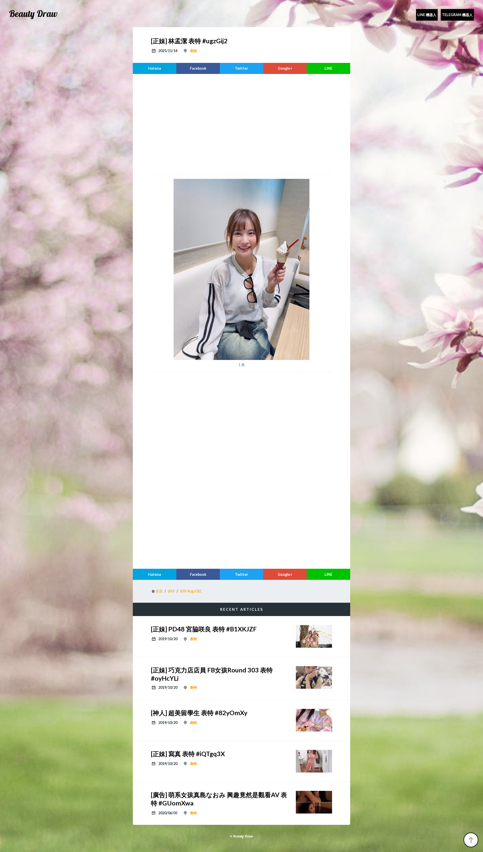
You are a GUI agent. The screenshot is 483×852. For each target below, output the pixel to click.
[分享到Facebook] (198, 68)
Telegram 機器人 (457, 15)
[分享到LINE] (328, 68)
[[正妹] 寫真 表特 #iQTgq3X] (314, 761)
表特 (193, 51)
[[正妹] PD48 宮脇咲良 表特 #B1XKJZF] (314, 636)
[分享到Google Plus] (285, 68)
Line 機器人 (426, 15)
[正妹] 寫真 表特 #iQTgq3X (188, 753)
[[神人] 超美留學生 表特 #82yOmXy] (314, 720)
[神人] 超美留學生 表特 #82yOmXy (199, 712)
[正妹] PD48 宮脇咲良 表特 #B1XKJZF (204, 629)
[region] (241, 123)
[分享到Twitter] (241, 68)
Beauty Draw (33, 13)
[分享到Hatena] (154, 68)
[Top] (470, 839)
